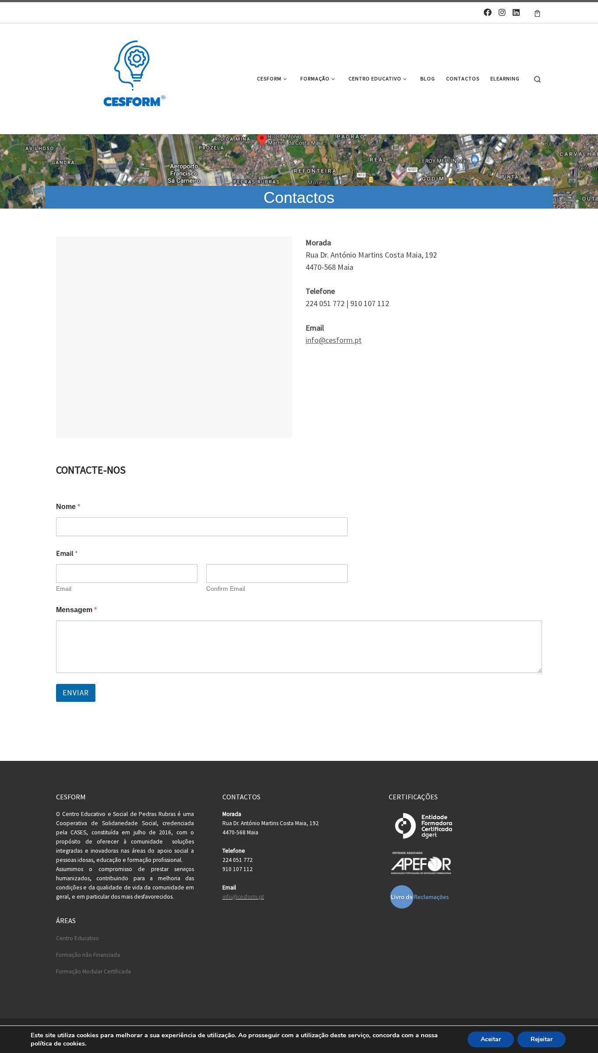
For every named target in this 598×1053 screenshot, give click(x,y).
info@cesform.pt (334, 340)
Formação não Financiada (88, 955)
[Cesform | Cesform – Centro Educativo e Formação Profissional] (132, 77)
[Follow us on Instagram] (502, 12)
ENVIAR (76, 692)
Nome (68, 506)
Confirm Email (225, 588)
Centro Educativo (77, 938)
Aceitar (491, 1039)
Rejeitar (541, 1039)
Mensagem (76, 610)
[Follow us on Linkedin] (516, 12)
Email (63, 588)
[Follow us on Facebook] (488, 12)
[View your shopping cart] (537, 12)
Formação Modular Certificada (93, 971)
